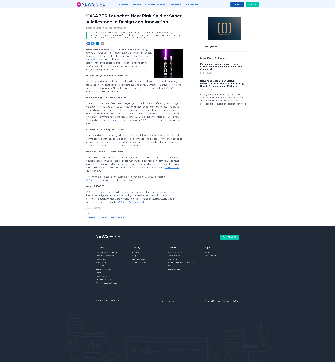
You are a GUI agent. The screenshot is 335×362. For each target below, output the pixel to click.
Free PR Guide (230, 237)
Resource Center (175, 252)
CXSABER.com (94, 180)
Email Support (209, 256)
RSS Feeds (172, 266)
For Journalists (174, 256)
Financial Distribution (105, 256)
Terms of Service (212, 301)
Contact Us (208, 252)
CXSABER (91, 217)
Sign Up (252, 4)
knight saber (109, 120)
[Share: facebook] (88, 43)
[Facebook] (162, 301)
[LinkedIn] (169, 301)
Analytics (99, 273)
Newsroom (172, 259)
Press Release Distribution (107, 252)
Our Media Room (139, 262)
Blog (134, 256)
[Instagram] (173, 301)
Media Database (103, 262)
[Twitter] (165, 301)
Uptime (235, 301)
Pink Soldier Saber (118, 217)
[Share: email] (102, 43)
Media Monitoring (103, 269)
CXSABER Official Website (131, 202)
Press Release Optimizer (107, 283)
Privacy (226, 301)
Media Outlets (174, 269)
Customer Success (104, 279)
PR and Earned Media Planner (181, 262)
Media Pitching (102, 266)
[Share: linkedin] (97, 43)
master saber (172, 167)
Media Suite (101, 259)
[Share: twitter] (93, 43)
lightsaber (91, 59)
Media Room (101, 276)
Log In (237, 4)
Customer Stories (139, 259)
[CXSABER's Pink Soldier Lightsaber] (168, 63)
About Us (136, 252)
